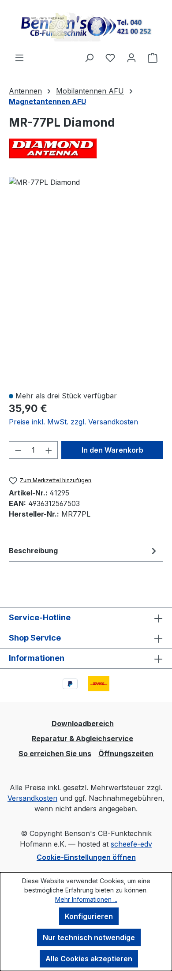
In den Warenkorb (112, 450)
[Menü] (19, 57)
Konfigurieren (89, 916)
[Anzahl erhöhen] (49, 450)
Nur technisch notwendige (89, 937)
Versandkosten (32, 798)
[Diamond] (86, 148)
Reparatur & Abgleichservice (82, 738)
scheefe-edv (131, 844)
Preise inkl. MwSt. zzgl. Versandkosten (73, 421)
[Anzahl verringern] (18, 450)
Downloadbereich (83, 723)
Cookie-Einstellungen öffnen (86, 857)
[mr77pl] (44, 182)
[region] (86, 279)
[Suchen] (89, 57)
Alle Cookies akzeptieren (88, 958)
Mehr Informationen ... (86, 899)
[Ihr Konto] (131, 57)
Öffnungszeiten (125, 753)
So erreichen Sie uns (55, 753)
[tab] (84, 550)
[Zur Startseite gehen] (86, 26)
